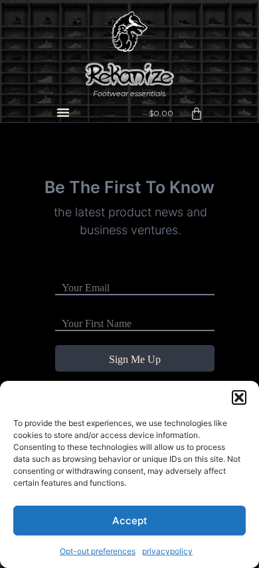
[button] (239, 397)
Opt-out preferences (97, 551)
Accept (129, 520)
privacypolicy (167, 551)
